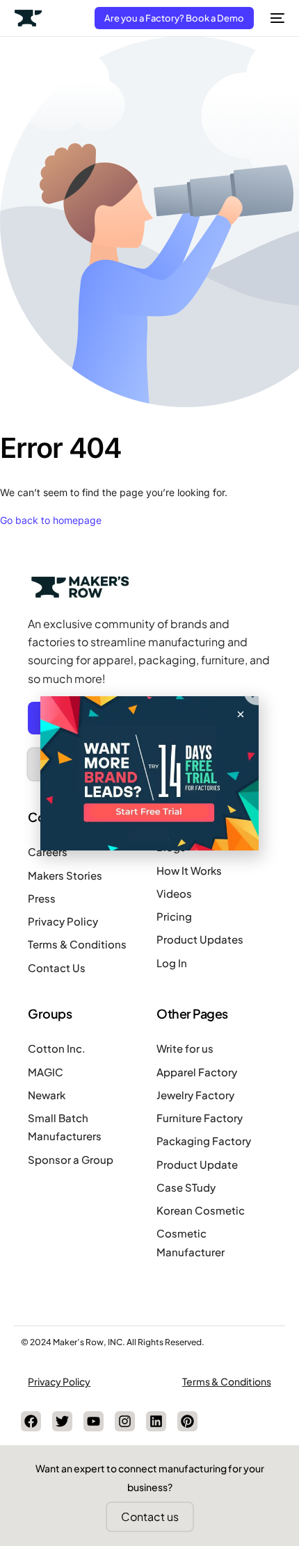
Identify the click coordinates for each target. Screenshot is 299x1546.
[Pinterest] (187, 1421)
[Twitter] (62, 1421)
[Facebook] (31, 1421)
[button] (240, 714)
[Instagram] (125, 1421)
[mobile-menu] (276, 18)
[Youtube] (93, 1421)
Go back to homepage (51, 520)
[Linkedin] (156, 1421)
